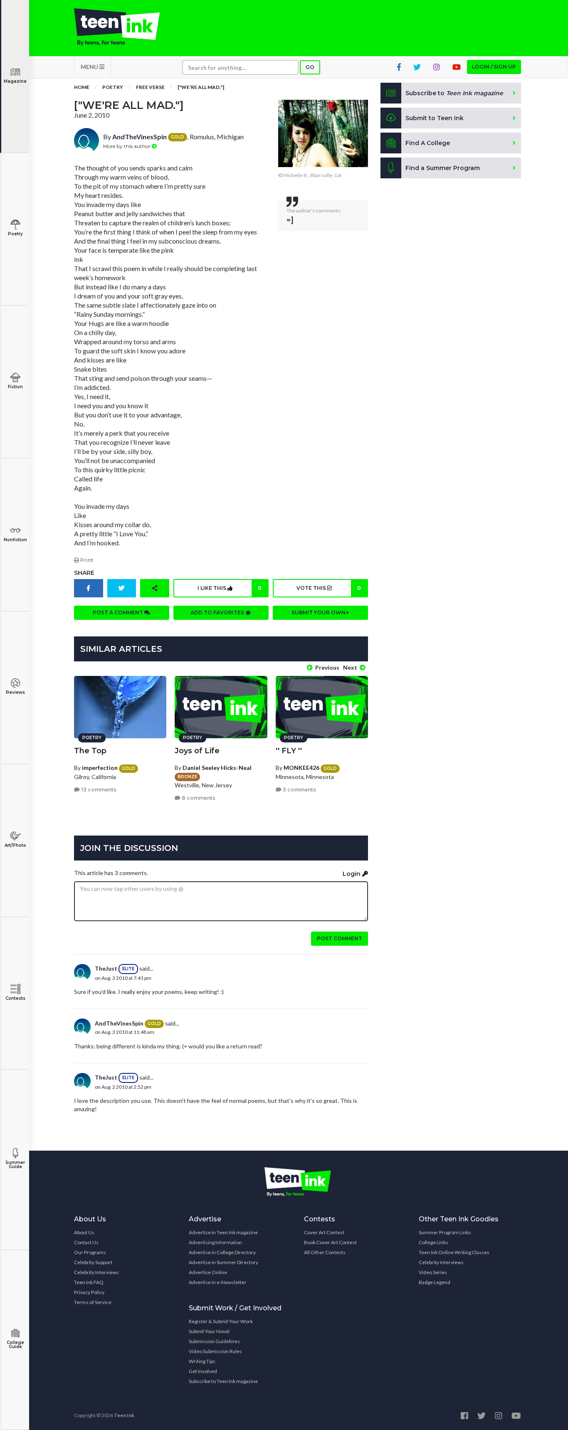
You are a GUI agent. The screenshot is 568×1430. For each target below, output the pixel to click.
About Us (84, 1232)
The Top (90, 750)
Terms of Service (92, 1302)
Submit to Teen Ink (434, 118)
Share (84, 573)
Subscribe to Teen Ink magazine (223, 1381)
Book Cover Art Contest (330, 1242)
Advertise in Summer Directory (223, 1262)
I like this (230, 588)
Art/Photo (15, 845)
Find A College (427, 143)
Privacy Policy (89, 1292)
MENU (90, 66)
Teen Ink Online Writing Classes (454, 1252)
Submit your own (319, 612)
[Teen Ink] (125, 27)
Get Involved (203, 1371)
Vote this (328, 588)
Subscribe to (454, 93)
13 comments (98, 789)
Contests (15, 998)
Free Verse (150, 87)
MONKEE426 (301, 767)
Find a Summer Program (442, 168)
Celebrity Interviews (96, 1272)
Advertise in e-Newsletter (218, 1282)
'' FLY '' (289, 750)
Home (81, 87)
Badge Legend (434, 1282)
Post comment (339, 938)
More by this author (127, 146)
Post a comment (118, 612)
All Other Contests (325, 1252)
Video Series (433, 1272)
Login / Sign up (494, 67)
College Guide (15, 1344)
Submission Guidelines (214, 1341)
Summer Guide (15, 1164)
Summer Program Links (445, 1232)
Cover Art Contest (324, 1232)
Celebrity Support (93, 1262)
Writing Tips (202, 1361)
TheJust (106, 968)
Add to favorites (217, 612)
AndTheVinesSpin (139, 137)
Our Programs (90, 1252)
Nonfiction (15, 539)
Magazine (15, 81)
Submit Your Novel (209, 1331)
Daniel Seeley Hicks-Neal (217, 767)
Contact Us (86, 1242)
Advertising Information (215, 1242)
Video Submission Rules (215, 1351)
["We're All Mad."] (201, 87)
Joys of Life (197, 750)
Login (352, 874)
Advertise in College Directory (222, 1252)
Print (86, 560)
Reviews (15, 692)
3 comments (299, 789)
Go (310, 67)
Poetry (15, 234)
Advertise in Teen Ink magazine (223, 1232)
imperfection (100, 767)
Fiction (15, 387)
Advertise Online (208, 1272)
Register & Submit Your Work (221, 1321)
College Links (433, 1242)
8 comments (197, 798)
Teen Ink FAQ (89, 1282)
